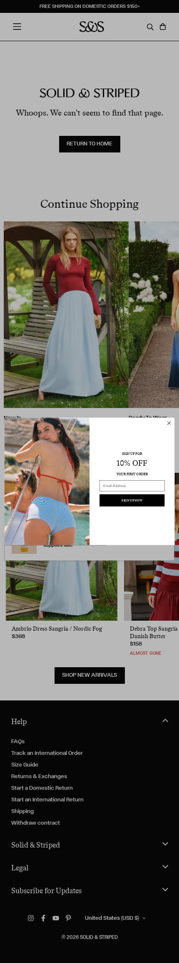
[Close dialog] (169, 423)
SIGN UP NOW (132, 500)
